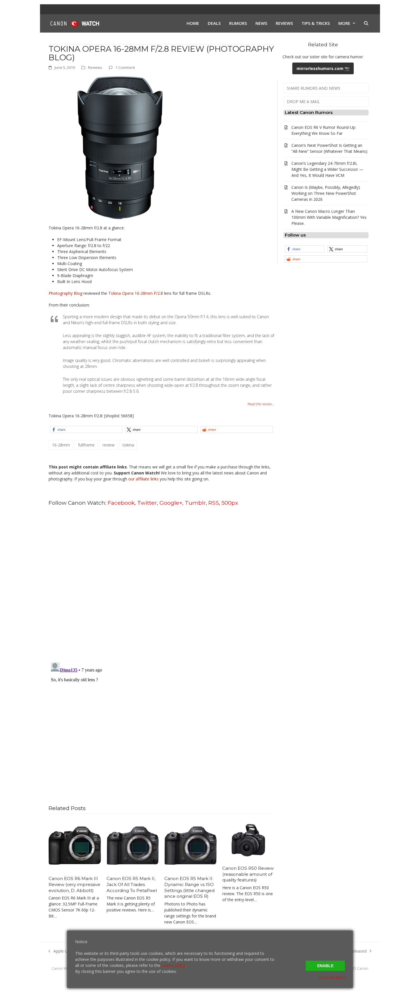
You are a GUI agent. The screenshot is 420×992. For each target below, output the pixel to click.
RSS (213, 502)
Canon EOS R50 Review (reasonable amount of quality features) (248, 874)
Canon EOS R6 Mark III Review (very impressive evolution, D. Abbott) (74, 884)
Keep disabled (332, 977)
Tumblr (195, 502)
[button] (366, 23)
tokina (128, 445)
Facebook (121, 502)
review (109, 445)
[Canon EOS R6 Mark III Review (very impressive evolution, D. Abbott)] (75, 845)
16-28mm (61, 445)
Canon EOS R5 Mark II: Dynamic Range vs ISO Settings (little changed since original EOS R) (189, 887)
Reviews (95, 67)
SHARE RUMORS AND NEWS (313, 88)
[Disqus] (161, 583)
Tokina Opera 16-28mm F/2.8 (135, 293)
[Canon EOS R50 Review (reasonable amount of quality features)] (248, 840)
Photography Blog (65, 293)
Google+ (170, 502)
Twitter (147, 502)
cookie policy (173, 965)
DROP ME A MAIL (303, 101)
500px (229, 502)
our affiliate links (143, 479)
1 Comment (125, 67)
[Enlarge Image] (120, 147)
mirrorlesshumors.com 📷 (323, 68)
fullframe (86, 445)
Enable (325, 965)
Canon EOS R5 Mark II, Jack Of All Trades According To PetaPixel (132, 884)
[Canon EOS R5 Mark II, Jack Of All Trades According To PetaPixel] (133, 845)
